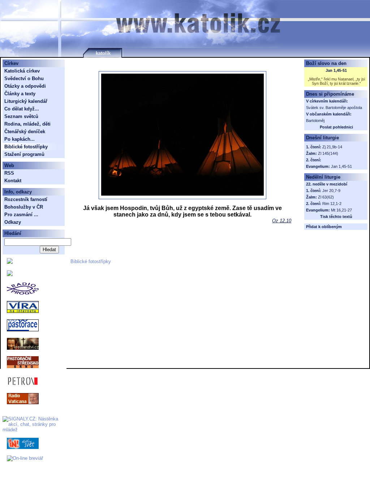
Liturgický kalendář (25, 101)
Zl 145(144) (328, 153)
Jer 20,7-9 (331, 190)
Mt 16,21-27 (341, 210)
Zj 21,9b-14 (332, 147)
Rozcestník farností (25, 199)
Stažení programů (24, 154)
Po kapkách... (19, 139)
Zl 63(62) (326, 197)
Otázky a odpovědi (25, 86)
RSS (9, 173)
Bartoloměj (315, 120)
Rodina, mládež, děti (27, 124)
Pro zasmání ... (21, 214)
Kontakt (12, 180)
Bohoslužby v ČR (23, 207)
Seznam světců (21, 116)
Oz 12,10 (281, 220)
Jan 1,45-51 (336, 70)
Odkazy (12, 222)
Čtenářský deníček (24, 131)
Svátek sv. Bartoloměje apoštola (334, 107)
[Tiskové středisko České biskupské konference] (10, 274)
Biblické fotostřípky (90, 261)
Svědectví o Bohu (24, 78)
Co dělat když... (21, 109)
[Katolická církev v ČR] (10, 262)
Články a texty (19, 93)
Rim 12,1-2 (331, 203)
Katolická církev (22, 71)
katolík (103, 53)
